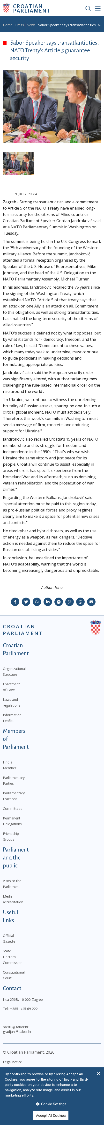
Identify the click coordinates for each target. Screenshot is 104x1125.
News (31, 25)
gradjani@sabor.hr (17, 1031)
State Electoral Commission (12, 957)
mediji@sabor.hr (15, 1027)
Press (19, 25)
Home (8, 25)
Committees (12, 808)
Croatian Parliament (31, 8)
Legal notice (12, 1062)
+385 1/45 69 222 (24, 1008)
